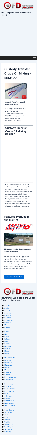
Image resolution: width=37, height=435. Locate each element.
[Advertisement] (18, 36)
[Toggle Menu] (34, 58)
